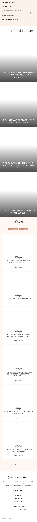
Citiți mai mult (18, 267)
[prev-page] (4, 465)
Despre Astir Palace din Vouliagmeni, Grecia (18, 262)
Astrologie (23, 229)
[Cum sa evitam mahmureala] (18, 282)
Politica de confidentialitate (18, 504)
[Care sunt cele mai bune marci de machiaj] (18, 395)
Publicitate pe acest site (19, 509)
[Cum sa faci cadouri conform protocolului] (18, 432)
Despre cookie (18, 501)
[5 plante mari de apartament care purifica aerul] (18, 104)
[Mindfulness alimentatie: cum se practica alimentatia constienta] (18, 355)
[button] (30, 13)
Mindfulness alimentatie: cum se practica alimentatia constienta (18, 374)
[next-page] (20, 465)
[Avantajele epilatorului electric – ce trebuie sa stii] (18, 317)
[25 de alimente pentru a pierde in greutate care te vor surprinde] (18, 59)
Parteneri (18, 498)
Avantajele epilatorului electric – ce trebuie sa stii (18, 335)
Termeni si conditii (18, 506)
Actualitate (13, 229)
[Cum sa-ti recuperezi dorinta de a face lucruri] (18, 195)
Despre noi (18, 495)
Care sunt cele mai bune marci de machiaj (18, 412)
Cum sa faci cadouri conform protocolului (18, 450)
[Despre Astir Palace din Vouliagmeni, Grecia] (18, 244)
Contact (18, 512)
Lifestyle (18, 257)
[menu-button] (34, 13)
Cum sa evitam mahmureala (18, 298)
